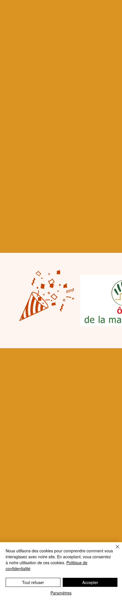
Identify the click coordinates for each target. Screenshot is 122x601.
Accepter (90, 582)
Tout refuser (33, 582)
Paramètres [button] (61, 593)
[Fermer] (114, 550)
